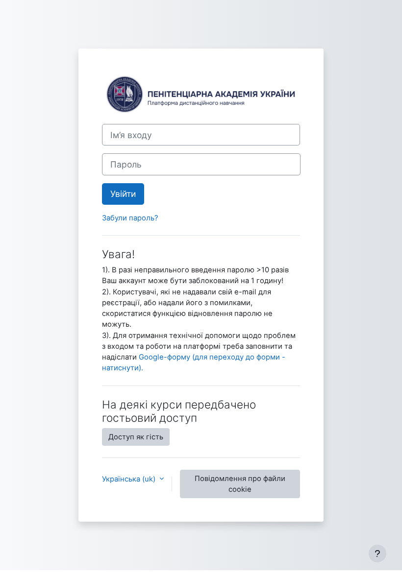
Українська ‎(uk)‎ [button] (129, 479)
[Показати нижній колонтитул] (377, 553)
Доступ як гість (135, 437)
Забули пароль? (130, 218)
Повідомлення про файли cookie (240, 484)
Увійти (123, 194)
